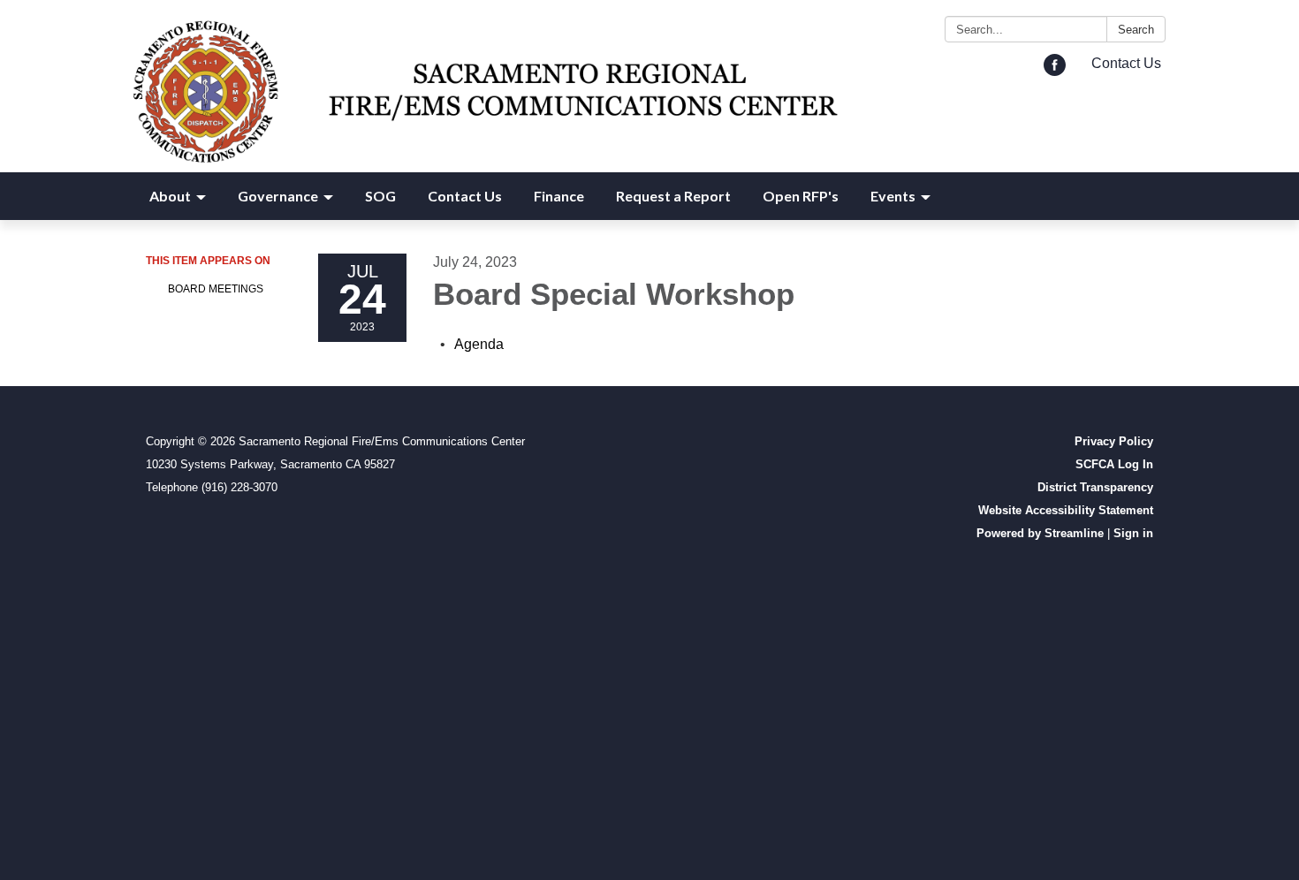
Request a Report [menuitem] (673, 195)
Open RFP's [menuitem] (801, 195)
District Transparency (1095, 487)
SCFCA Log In (1114, 464)
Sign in (1133, 533)
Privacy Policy (1114, 441)
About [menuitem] (170, 195)
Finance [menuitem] (559, 195)
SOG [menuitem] (380, 195)
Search (1136, 29)
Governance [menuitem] (278, 195)
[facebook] (1055, 71)
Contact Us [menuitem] (465, 195)
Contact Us (1126, 63)
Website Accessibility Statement (1065, 510)
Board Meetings (215, 289)
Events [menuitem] (892, 195)
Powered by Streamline (1040, 533)
